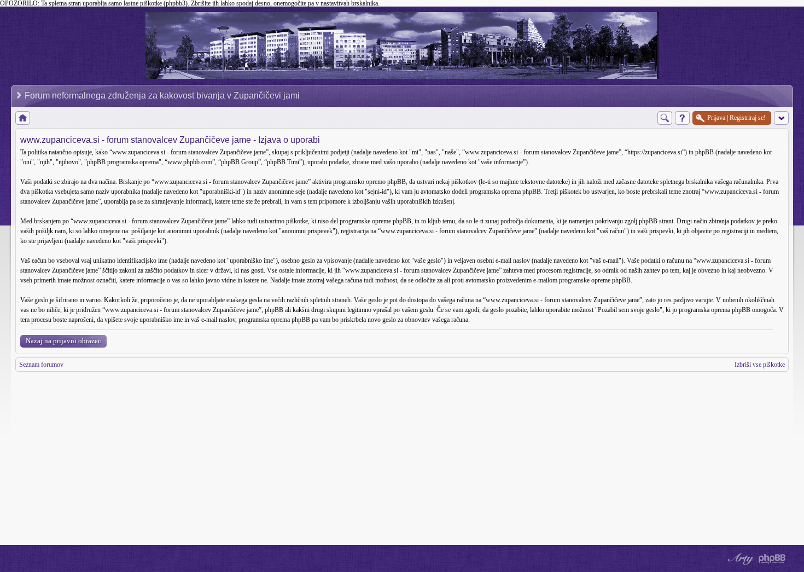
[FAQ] (682, 118)
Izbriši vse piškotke (760, 364)
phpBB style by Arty (739, 559)
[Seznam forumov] (22, 118)
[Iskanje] (664, 118)
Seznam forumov (41, 364)
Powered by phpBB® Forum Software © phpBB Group (772, 559)
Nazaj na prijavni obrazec (63, 341)
